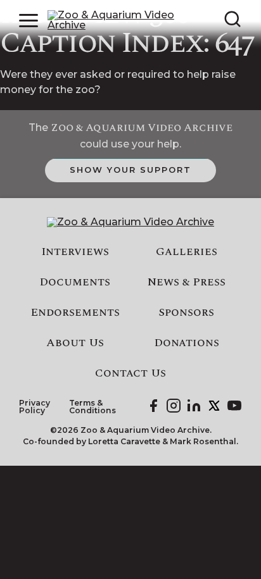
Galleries (186, 252)
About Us (75, 343)
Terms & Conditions (92, 407)
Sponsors (186, 312)
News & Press (187, 282)
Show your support (130, 170)
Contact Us (130, 373)
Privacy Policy (34, 407)
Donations (186, 343)
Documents (74, 282)
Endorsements (75, 312)
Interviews (75, 252)
